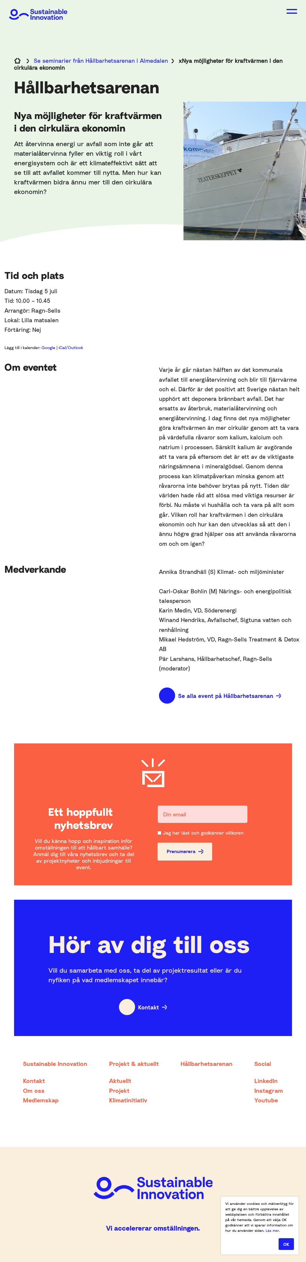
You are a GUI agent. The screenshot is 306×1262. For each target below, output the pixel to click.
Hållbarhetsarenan (206, 1063)
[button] (292, 11)
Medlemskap (41, 1100)
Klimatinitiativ (128, 1100)
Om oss (34, 1090)
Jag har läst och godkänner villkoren (203, 833)
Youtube (266, 1100)
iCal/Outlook (71, 347)
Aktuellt (120, 1080)
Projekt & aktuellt (134, 1063)
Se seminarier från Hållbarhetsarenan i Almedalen (101, 60)
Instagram (268, 1090)
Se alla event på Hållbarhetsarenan (225, 695)
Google (49, 347)
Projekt (119, 1090)
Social (262, 1063)
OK (286, 1244)
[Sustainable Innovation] (38, 10)
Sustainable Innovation (55, 1063)
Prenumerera (181, 851)
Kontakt (148, 1007)
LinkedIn (266, 1080)
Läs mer (272, 1230)
